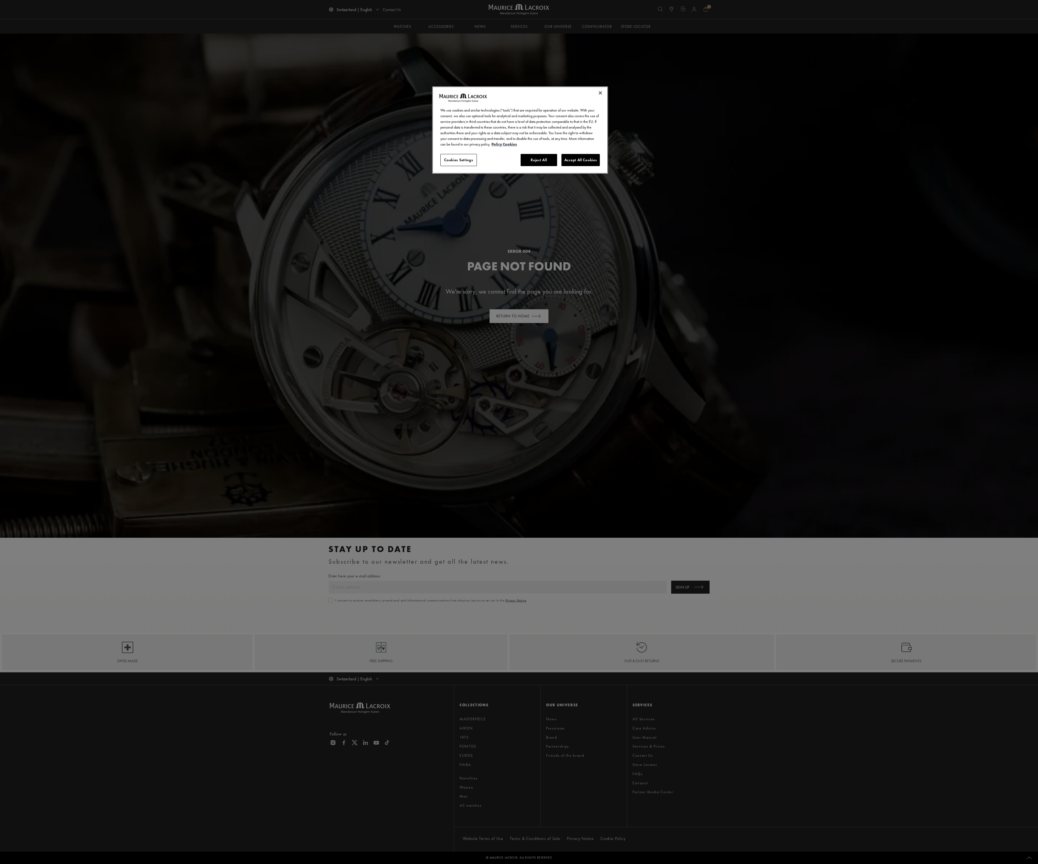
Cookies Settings (458, 159)
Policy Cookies (504, 144)
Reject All (539, 159)
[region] (520, 130)
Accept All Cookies (580, 159)
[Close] (600, 93)
